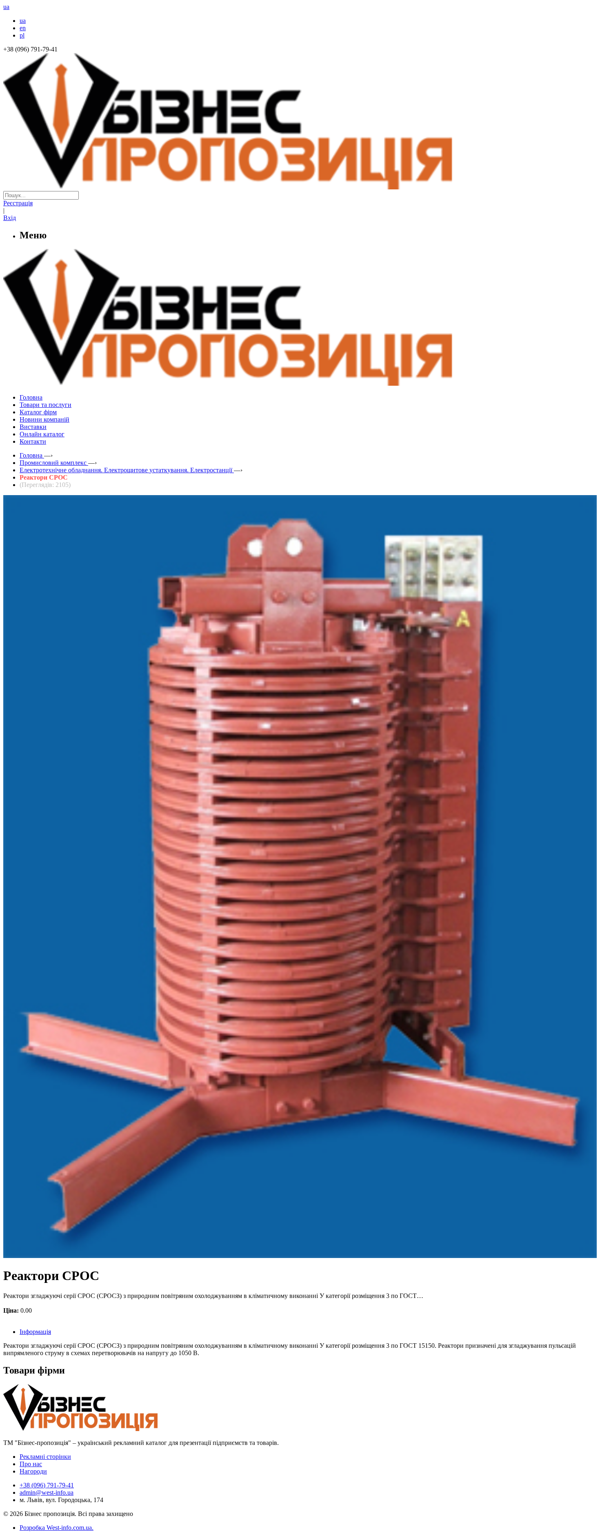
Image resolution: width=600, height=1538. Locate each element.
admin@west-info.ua (46, 1492)
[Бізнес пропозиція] (300, 187)
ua (23, 20)
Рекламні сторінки (45, 1456)
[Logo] (105, 1428)
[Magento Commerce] (300, 382)
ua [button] (6, 6)
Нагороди (33, 1471)
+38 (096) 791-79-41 (47, 1485)
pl (22, 35)
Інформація (35, 1331)
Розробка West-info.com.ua (56, 1527)
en (23, 27)
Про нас (31, 1463)
